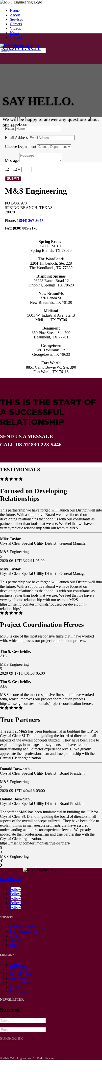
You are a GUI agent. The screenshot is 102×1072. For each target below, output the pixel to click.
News (14, 33)
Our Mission (19, 969)
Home (15, 10)
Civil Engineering (24, 931)
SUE (14, 945)
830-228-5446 (11, 879)
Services (16, 19)
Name (9, 128)
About (15, 15)
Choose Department (20, 146)
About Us (17, 965)
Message (12, 160)
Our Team (18, 978)
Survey (15, 940)
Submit (13, 178)
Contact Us (18, 991)
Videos (15, 28)
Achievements (21, 982)
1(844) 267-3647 (30, 220)
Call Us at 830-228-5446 (31, 444)
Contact (16, 37)
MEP (14, 936)
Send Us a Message (26, 436)
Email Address (16, 137)
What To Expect (22, 973)
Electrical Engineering (27, 927)
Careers (16, 24)
